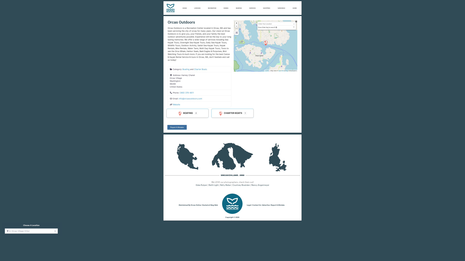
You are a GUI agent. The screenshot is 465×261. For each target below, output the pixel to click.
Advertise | (266, 205)
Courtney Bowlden (241, 185)
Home (184, 8)
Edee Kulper (201, 185)
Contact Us (256, 205)
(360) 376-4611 (187, 92)
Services (252, 8)
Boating (239, 8)
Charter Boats (200, 69)
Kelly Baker (225, 185)
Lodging (197, 8)
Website (176, 104)
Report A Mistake (278, 205)
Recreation (212, 8)
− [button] (236, 26)
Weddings (281, 8)
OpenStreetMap (283, 71)
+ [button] (236, 23)
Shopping (266, 8)
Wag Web (214, 205)
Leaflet (267, 71)
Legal (249, 205)
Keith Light (214, 185)
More (295, 8)
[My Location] (276, 27)
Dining (226, 8)
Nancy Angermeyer (260, 185)
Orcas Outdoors (181, 22)
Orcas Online (196, 205)
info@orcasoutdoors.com (190, 98)
